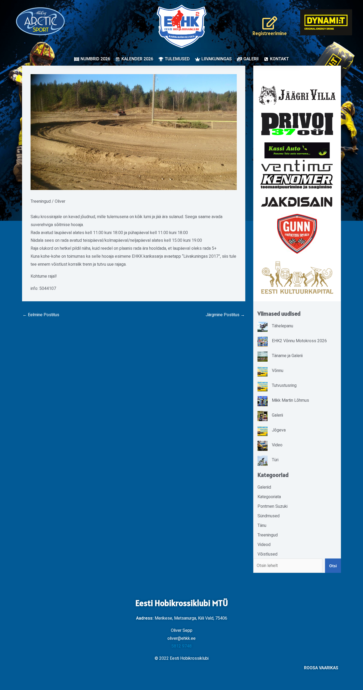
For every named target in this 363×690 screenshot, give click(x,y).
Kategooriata (269, 497)
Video (277, 445)
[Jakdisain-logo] (297, 202)
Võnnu (277, 370)
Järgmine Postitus (225, 315)
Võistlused (267, 554)
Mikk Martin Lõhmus (290, 400)
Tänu (262, 525)
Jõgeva (279, 430)
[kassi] (297, 150)
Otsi (333, 565)
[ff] (297, 174)
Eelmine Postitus (41, 315)
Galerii (277, 415)
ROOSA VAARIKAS (321, 668)
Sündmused (269, 516)
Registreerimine (269, 33)
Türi (275, 460)
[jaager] (297, 95)
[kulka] (297, 277)
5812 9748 (181, 646)
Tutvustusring (284, 385)
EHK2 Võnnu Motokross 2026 (299, 341)
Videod (264, 544)
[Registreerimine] (269, 22)
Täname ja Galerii (287, 356)
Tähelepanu (282, 326)
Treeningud (41, 201)
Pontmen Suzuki (273, 506)
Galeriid (264, 487)
